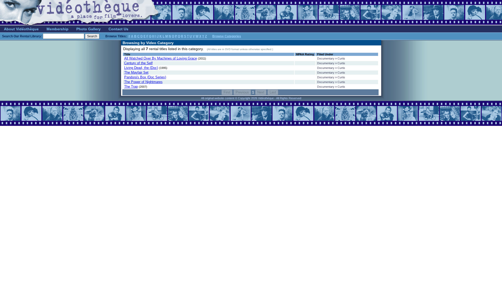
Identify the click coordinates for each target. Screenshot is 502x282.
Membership (58, 29)
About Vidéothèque (21, 29)
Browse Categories (226, 36)
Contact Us (118, 29)
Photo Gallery (88, 29)
